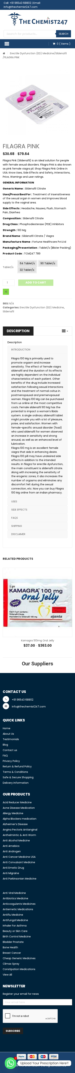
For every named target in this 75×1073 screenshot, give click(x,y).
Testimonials (11, 739)
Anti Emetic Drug (13, 868)
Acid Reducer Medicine (17, 802)
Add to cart (35, 282)
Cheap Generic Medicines (19, 958)
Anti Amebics (11, 846)
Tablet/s (8, 267)
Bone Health (10, 947)
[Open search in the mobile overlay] (37, 33)
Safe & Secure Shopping (18, 777)
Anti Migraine (11, 873)
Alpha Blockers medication (19, 819)
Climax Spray (11, 964)
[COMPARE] (6, 292)
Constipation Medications (19, 969)
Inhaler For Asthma (15, 925)
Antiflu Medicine (13, 915)
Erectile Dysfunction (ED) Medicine (32, 53)
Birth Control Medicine (17, 936)
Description (18, 331)
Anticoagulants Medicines (19, 904)
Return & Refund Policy (17, 766)
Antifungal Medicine (15, 920)
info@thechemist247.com (21, 7)
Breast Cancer (12, 953)
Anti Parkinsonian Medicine (19, 878)
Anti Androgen (12, 851)
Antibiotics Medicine (15, 898)
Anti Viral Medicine (14, 893)
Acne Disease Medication (19, 808)
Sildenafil (61, 53)
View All (7, 974)
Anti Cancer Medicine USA (19, 857)
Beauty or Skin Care (15, 931)
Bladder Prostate (13, 942)
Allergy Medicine (13, 813)
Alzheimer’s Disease (15, 824)
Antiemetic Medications (18, 909)
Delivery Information (16, 783)
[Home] (4, 53)
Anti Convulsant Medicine (19, 862)
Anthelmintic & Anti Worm (19, 835)
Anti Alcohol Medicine (16, 840)
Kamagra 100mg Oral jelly (37, 640)
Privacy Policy (11, 761)
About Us (8, 734)
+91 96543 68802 (20, 3)
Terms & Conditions (15, 772)
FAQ (5, 755)
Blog (5, 744)
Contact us (10, 750)
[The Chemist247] (37, 19)
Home (6, 728)
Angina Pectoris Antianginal (20, 829)
